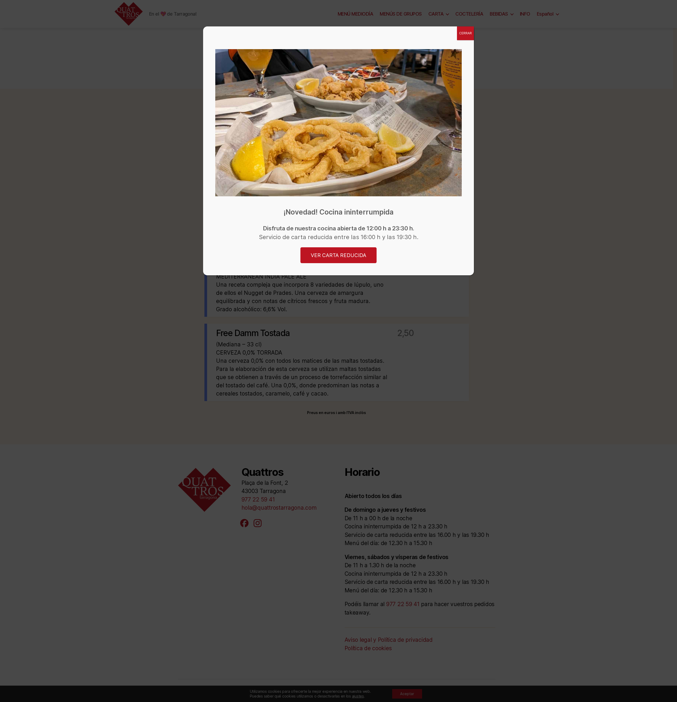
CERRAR (465, 33)
